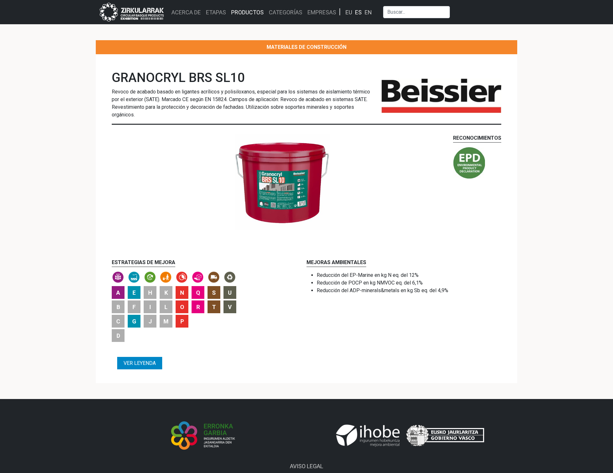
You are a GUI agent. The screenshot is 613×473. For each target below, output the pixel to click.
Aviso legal (306, 466)
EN (368, 12)
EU (348, 12)
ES (358, 12)
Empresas (321, 12)
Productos (247, 12)
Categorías (285, 12)
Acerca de (186, 12)
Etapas (216, 12)
